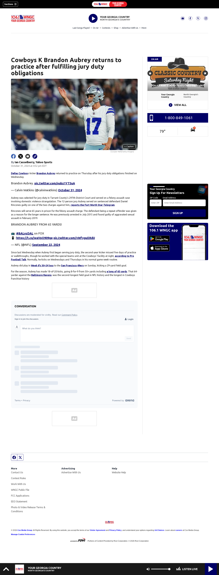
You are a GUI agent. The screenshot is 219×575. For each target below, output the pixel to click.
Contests (106, 28)
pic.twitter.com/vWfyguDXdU (74, 238)
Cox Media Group (24, 530)
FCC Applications (20, 495)
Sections (8, 4)
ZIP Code (154, 198)
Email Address (169, 198)
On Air (96, 28)
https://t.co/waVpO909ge (34, 238)
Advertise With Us (130, 28)
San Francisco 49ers (72, 265)
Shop (116, 28)
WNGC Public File (20, 489)
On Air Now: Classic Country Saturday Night (178, 85)
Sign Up (178, 213)
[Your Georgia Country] (109, 4)
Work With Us (18, 484)
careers (178, 530)
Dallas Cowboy (19, 173)
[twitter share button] (20, 156)
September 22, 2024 (46, 244)
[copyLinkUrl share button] (34, 156)
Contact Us (17, 472)
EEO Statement (19, 501)
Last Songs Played (81, 28)
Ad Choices (159, 530)
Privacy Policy (115, 530)
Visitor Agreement (97, 530)
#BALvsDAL (24, 233)
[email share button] (27, 156)
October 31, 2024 (70, 190)
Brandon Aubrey (45, 173)
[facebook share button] (13, 156)
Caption (129, 146)
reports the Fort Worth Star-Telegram (93, 205)
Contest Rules (18, 478)
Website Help (119, 472)
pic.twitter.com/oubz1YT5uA (54, 183)
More (144, 28)
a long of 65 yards (117, 271)
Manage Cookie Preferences (23, 534)
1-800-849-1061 (179, 118)
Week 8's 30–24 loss (42, 265)
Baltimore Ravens (41, 275)
